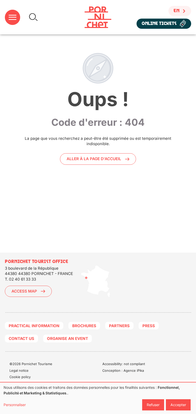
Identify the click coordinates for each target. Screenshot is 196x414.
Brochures (84, 325)
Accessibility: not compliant (123, 364)
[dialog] (98, 398)
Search (33, 17)
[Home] (97, 17)
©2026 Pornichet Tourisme (30, 364)
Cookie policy (20, 377)
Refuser (153, 405)
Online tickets (159, 23)
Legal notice (19, 370)
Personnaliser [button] (15, 405)
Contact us (21, 338)
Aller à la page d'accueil (94, 158)
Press (148, 325)
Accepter (178, 405)
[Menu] (12, 17)
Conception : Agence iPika (123, 370)
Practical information (34, 325)
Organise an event (67, 338)
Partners (119, 325)
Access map (24, 291)
